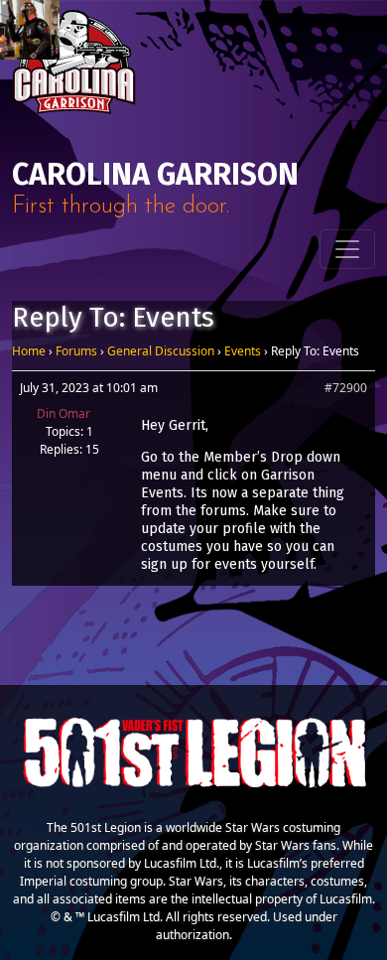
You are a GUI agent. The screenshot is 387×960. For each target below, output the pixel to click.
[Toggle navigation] (347, 249)
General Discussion (160, 351)
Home (29, 351)
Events (242, 351)
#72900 (345, 387)
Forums (76, 351)
